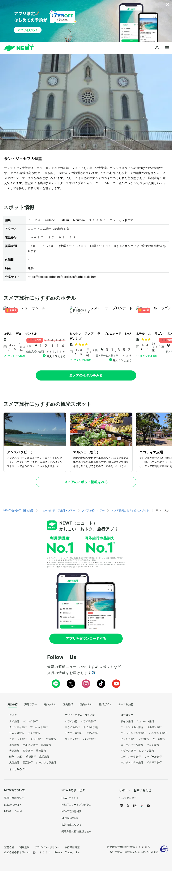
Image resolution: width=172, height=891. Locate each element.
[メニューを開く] (167, 48)
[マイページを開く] (157, 48)
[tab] (12, 704)
